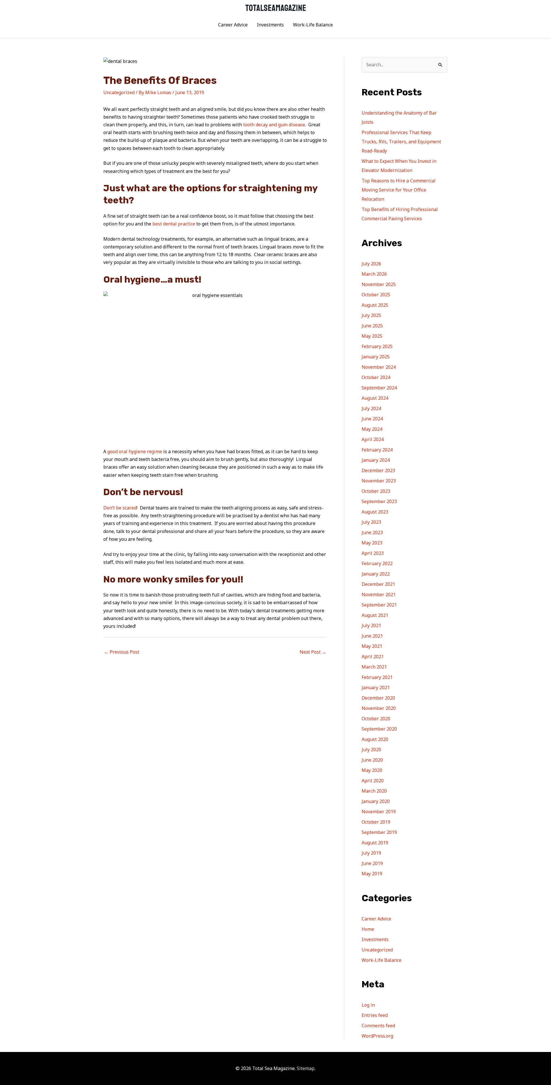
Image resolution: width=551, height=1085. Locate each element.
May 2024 (372, 429)
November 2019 (379, 811)
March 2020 (374, 791)
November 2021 (379, 594)
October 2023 (376, 491)
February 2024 (377, 450)
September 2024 (379, 388)
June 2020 (372, 760)
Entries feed (375, 1015)
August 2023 (375, 512)
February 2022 (377, 563)
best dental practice (173, 224)
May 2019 (372, 873)
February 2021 (377, 677)
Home (368, 929)
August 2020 (375, 739)
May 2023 (372, 543)
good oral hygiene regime (134, 451)
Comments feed (378, 1025)
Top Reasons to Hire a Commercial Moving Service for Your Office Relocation (399, 189)
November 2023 (379, 481)
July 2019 (371, 853)
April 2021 (373, 656)
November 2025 (379, 284)
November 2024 (379, 367)
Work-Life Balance (313, 25)
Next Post (313, 652)
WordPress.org (377, 1036)
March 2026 (374, 274)
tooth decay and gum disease (274, 124)
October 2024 (376, 377)
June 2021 (372, 636)
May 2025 (372, 336)
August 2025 (375, 305)
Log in (368, 1005)
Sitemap (306, 1068)
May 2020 (372, 770)
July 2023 (371, 522)
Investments (270, 25)
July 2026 (371, 263)
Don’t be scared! (120, 508)
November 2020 (379, 708)
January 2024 (376, 460)
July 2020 (371, 749)
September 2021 (379, 605)
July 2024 (371, 408)
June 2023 (372, 532)
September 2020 (379, 729)
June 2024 (372, 419)
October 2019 (376, 822)
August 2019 (375, 842)
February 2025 (377, 346)
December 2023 (378, 470)
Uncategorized (119, 92)
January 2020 (376, 801)
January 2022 (376, 574)
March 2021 (374, 667)
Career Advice (233, 25)
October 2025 (376, 294)
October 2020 (376, 718)
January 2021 (376, 687)
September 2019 (379, 832)
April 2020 (373, 780)
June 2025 (372, 326)
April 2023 (373, 553)
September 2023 (379, 501)
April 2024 (373, 439)
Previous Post (121, 652)
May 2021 (372, 646)
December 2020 (378, 698)
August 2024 (375, 398)
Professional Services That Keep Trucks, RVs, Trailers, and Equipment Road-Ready (401, 141)
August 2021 (375, 615)
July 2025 (371, 315)
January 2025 (376, 357)
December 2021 (378, 584)
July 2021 (371, 625)
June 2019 (372, 863)
